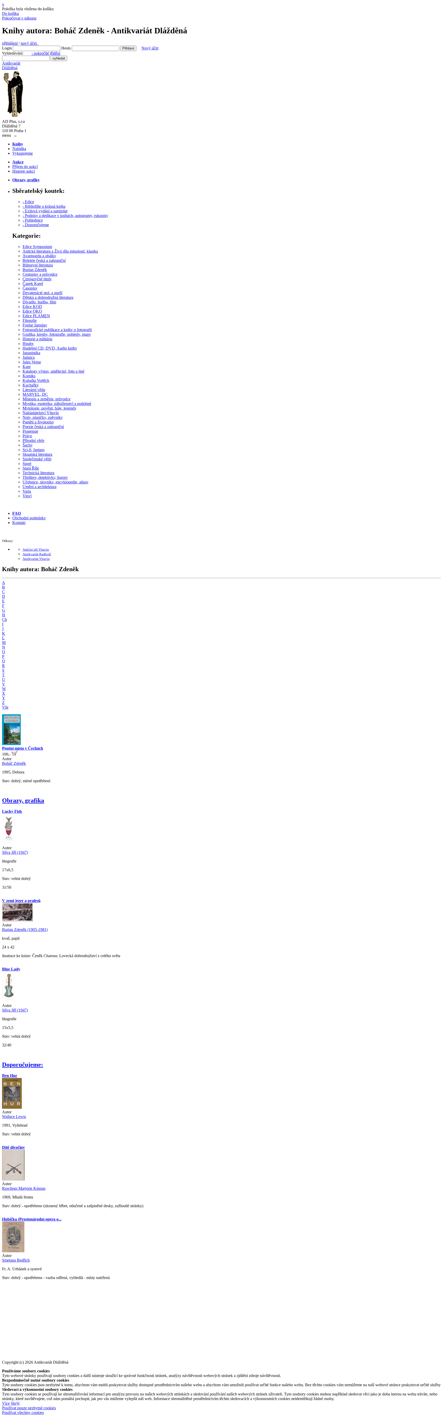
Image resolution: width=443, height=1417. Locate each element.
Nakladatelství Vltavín (41, 413)
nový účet (30, 43)
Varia (27, 491)
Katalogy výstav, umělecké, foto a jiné (53, 371)
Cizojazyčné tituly (37, 279)
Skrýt (15, 1403)
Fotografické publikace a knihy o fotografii (57, 330)
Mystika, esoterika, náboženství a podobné (57, 403)
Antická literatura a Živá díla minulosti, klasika (60, 251)
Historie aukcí (23, 171)
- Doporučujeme (36, 225)
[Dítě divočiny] (13, 1179)
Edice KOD (32, 306)
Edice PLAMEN (36, 316)
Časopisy (30, 288)
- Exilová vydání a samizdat (45, 211)
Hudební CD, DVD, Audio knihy (50, 348)
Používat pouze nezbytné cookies (29, 1408)
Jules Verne (32, 362)
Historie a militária (37, 339)
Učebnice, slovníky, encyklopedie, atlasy (55, 482)
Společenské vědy (37, 459)
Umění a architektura (39, 486)
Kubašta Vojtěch (36, 380)
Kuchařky (31, 385)
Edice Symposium (37, 246)
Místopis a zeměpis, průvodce (47, 399)
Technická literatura (38, 473)
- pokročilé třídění (46, 53)
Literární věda (34, 390)
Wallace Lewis (14, 1116)
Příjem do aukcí (25, 166)
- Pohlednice (33, 220)
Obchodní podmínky (29, 518)
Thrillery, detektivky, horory (45, 477)
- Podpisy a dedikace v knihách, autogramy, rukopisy (65, 215)
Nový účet (150, 48)
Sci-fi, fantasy (34, 450)
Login (7, 48)
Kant (27, 366)
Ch (4, 619)
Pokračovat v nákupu (19, 18)
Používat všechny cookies (23, 1412)
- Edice (28, 202)
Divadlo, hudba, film (39, 302)
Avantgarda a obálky (39, 256)
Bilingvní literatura (38, 265)
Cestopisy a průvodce (40, 274)
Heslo (66, 48)
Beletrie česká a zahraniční (44, 260)
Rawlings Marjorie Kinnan (23, 1188)
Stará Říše (31, 468)
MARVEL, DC (35, 394)
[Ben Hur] (12, 1107)
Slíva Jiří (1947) (15, 852)
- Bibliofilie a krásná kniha (44, 206)
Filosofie (30, 320)
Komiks (29, 376)
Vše (5, 707)
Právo (27, 436)
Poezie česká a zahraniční (43, 426)
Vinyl (27, 496)
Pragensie (30, 431)
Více (6, 1403)
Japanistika (31, 353)
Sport (27, 463)
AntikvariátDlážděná (11, 65)
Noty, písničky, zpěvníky (43, 417)
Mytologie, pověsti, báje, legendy (49, 408)
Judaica (29, 357)
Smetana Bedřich (16, 1260)
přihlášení (10, 43)
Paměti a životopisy (38, 422)
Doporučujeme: (22, 1064)
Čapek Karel (33, 283)
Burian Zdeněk (35, 269)
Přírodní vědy (34, 440)
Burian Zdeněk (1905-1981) (25, 929)
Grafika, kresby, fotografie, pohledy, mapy (57, 334)
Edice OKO (32, 311)
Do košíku (10, 13)
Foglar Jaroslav (35, 325)
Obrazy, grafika (23, 800)
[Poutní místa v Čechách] (11, 743)
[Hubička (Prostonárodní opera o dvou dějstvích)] (13, 1251)
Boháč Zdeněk (14, 763)
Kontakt (18, 522)
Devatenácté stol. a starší (42, 293)
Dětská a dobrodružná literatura (48, 297)
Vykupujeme (22, 153)
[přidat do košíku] (15, 754)
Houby (28, 343)
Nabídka (19, 148)
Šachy (28, 445)
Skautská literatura (37, 454)
